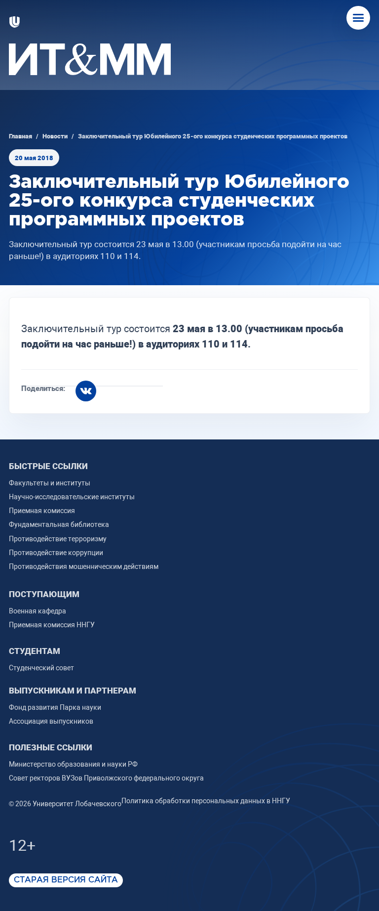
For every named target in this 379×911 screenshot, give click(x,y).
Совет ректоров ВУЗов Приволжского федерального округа (106, 778)
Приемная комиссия (42, 511)
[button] (358, 18)
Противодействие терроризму (58, 539)
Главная (20, 136)
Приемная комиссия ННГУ (52, 625)
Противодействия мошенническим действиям (83, 566)
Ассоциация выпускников (51, 721)
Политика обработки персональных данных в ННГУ (205, 801)
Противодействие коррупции (56, 553)
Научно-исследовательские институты (72, 497)
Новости (55, 136)
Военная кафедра (37, 611)
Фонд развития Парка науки (55, 707)
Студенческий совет (41, 668)
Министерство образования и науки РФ (73, 764)
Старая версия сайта (66, 880)
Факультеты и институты (49, 483)
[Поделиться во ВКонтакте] (86, 391)
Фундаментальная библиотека (59, 524)
